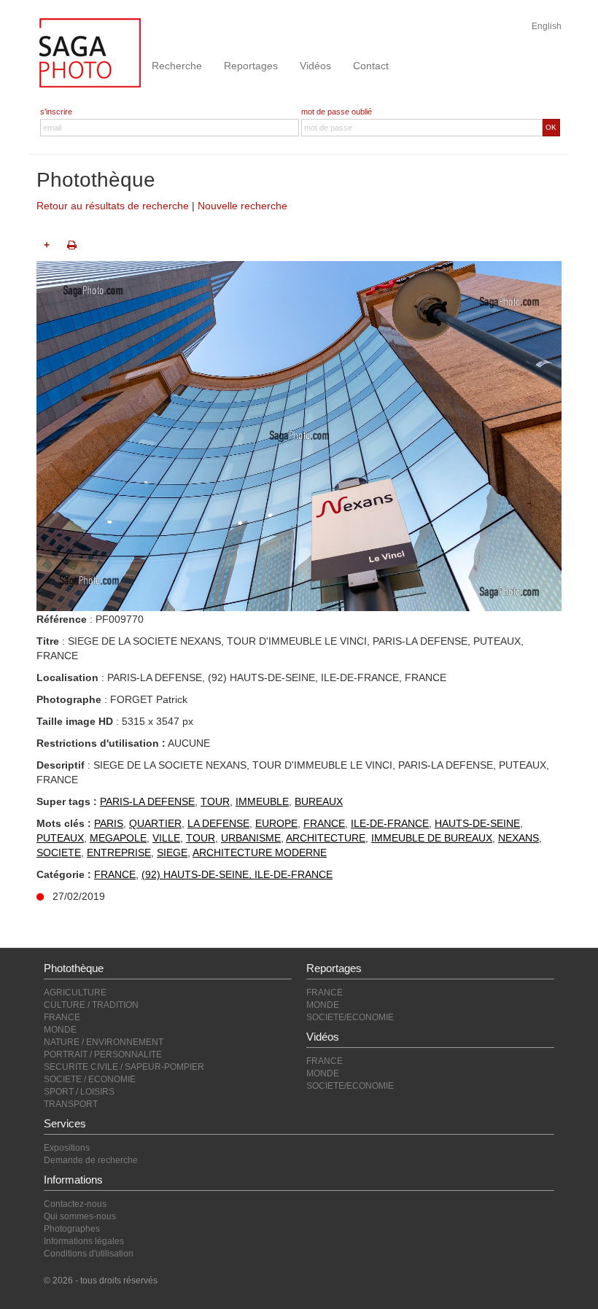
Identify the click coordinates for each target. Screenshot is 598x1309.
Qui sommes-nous (80, 1216)
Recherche (177, 65)
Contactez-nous (75, 1204)
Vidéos (315, 65)
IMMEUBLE (262, 801)
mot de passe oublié (336, 111)
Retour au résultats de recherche (112, 205)
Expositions (67, 1148)
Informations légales (84, 1241)
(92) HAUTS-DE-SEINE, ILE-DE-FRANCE (237, 874)
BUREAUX (319, 801)
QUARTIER (155, 823)
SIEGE (172, 852)
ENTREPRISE (119, 852)
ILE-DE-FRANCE (390, 823)
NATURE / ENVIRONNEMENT (103, 1042)
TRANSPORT (71, 1104)
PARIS (108, 823)
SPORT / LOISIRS (79, 1092)
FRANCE (324, 823)
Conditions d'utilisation (88, 1253)
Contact (371, 65)
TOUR (215, 801)
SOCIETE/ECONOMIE (350, 1017)
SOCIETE (58, 852)
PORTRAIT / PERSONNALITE (103, 1054)
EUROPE (276, 823)
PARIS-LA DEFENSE (147, 801)
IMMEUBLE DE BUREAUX (431, 838)
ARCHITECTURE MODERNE (260, 852)
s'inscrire (56, 111)
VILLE (166, 838)
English (547, 26)
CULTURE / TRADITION (91, 1005)
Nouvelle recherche (242, 205)
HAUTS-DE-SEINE (477, 823)
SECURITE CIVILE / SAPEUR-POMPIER (124, 1067)
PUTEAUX (60, 838)
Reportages (251, 65)
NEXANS (518, 838)
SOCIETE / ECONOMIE (90, 1079)
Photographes (72, 1229)
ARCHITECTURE (325, 838)
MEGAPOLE (118, 838)
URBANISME (251, 838)
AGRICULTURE (75, 992)
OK (550, 127)
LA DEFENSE (218, 823)
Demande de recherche (91, 1160)
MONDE (60, 1030)
